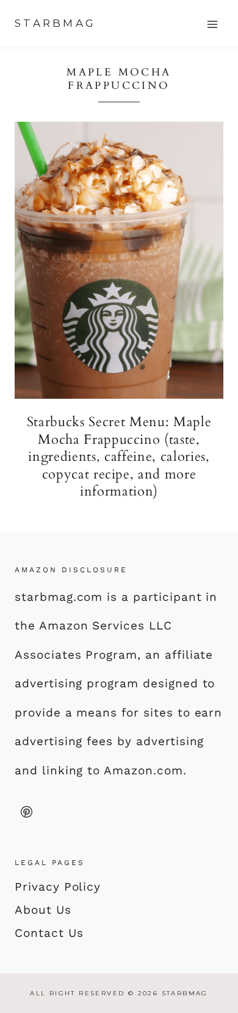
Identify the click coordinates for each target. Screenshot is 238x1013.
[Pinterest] (26, 811)
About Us (43, 910)
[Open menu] (212, 24)
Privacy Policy (58, 887)
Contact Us (49, 933)
